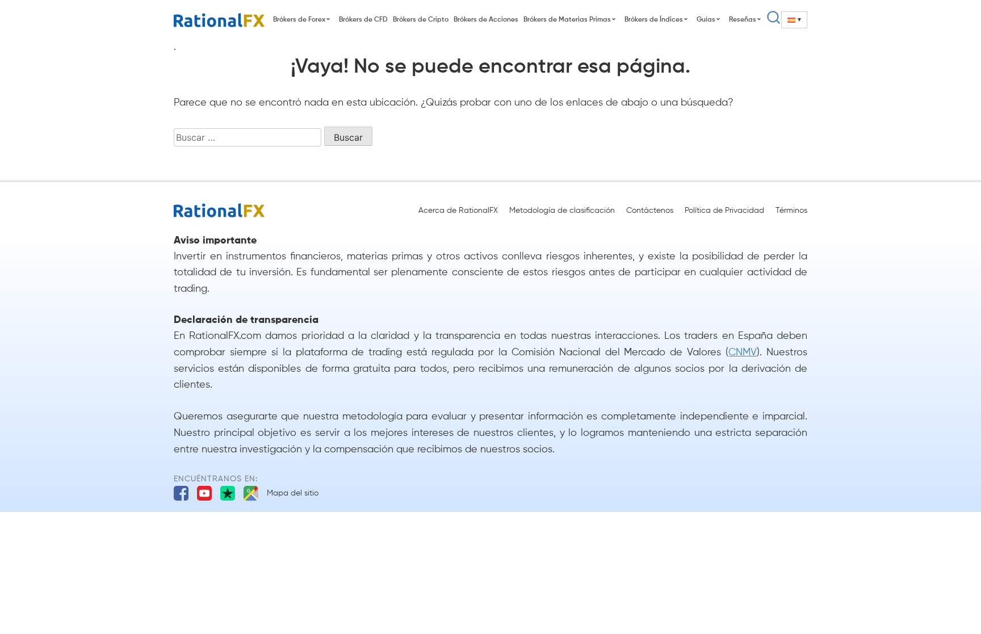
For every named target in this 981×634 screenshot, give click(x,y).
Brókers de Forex (299, 19)
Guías (706, 19)
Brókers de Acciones (486, 19)
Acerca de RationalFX (458, 211)
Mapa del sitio (292, 493)
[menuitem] (794, 19)
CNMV (742, 352)
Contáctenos (649, 211)
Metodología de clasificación (562, 211)
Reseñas (742, 19)
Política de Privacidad (724, 211)
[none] (794, 19)
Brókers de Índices (653, 19)
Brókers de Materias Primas (567, 19)
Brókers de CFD (363, 19)
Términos (791, 211)
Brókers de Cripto (420, 19)
